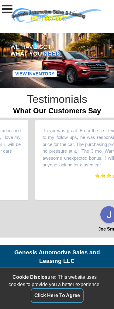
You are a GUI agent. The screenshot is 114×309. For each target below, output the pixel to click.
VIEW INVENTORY (34, 73)
